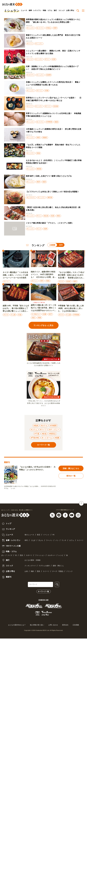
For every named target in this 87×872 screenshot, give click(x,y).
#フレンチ (30, 59)
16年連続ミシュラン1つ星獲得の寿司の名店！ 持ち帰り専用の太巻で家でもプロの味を (53, 130)
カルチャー (52, 555)
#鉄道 (44, 434)
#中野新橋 (76, 314)
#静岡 (75, 281)
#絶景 (44, 182)
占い (3, 555)
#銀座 (56, 122)
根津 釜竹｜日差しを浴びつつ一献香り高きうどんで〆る (49, 176)
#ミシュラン (30, 28)
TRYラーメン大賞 (13, 546)
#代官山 (48, 28)
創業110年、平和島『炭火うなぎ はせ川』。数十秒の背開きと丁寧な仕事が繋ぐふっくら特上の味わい (16, 308)
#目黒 (52, 216)
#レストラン (40, 28)
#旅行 (33, 317)
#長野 (55, 28)
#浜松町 (68, 281)
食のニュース (29, 535)
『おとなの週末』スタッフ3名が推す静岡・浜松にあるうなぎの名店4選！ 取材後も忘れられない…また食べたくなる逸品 (71, 275)
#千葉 (36, 434)
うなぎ (33, 540)
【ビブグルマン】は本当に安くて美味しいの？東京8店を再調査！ (52, 192)
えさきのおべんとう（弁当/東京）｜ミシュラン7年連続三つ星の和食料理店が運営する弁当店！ (54, 161)
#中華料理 (49, 122)
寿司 (26, 540)
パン (57, 540)
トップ (8, 523)
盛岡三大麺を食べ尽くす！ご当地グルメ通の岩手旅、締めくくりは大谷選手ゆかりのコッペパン (43, 308)
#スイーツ (30, 43)
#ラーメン (39, 90)
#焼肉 (47, 281)
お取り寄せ (70, 10)
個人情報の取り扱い (37, 625)
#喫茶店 (52, 434)
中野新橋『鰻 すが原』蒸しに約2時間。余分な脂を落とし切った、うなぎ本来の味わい (71, 308)
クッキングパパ (30, 566)
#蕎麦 (39, 317)
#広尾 (53, 59)
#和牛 (42, 281)
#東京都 (49, 197)
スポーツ (29, 555)
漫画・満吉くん (58, 566)
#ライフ (43, 429)
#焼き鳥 (46, 216)
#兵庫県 (48, 75)
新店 (38, 535)
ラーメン (49, 540)
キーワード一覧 (43, 591)
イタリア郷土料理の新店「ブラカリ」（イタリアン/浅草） (50, 223)
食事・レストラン (35, 10)
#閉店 (58, 216)
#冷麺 (44, 314)
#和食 (38, 153)
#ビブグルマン (31, 197)
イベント (46, 535)
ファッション (40, 555)
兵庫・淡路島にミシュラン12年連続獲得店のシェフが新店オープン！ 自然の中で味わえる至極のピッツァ (52, 67)
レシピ (60, 555)
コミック (61, 10)
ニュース (24, 10)
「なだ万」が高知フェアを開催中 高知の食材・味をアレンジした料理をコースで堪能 (53, 146)
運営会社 (65, 625)
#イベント (35, 281)
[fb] (65, 515)
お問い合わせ (53, 625)
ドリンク (69, 571)
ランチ (64, 540)
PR (53, 535)
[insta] (78, 515)
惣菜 (38, 571)
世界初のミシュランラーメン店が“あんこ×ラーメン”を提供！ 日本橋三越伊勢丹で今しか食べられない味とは (53, 99)
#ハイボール (47, 438)
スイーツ (80, 540)
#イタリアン (30, 75)
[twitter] (52, 515)
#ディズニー (54, 429)
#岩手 (50, 314)
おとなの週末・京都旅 (32, 560)
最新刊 (8, 577)
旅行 (55, 10)
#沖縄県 (53, 425)
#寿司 (38, 137)
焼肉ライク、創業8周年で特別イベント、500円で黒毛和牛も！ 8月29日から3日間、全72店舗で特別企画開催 (43, 275)
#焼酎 (57, 438)
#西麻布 (44, 137)
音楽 (21, 555)
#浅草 (45, 229)
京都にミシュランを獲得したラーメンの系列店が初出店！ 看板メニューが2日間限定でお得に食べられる (53, 83)
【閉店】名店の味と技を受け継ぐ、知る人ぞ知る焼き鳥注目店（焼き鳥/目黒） (53, 208)
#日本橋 (55, 106)
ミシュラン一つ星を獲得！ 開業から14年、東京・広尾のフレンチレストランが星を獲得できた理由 (53, 52)
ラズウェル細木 (44, 566)
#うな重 (13, 314)
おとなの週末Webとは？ (17, 625)
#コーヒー (7, 281)
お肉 (26, 571)
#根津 (38, 182)
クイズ (9, 555)
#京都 (46, 90)
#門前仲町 (35, 438)
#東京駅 (39, 169)
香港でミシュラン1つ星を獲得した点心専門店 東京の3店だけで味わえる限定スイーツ (53, 36)
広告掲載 (76, 625)
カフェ (71, 540)
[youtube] (72, 515)
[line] (59, 515)
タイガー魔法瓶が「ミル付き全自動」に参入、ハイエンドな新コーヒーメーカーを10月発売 (15, 275)
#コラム (34, 429)
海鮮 (32, 571)
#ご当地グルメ (36, 314)
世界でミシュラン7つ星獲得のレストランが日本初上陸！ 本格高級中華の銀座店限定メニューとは (53, 114)
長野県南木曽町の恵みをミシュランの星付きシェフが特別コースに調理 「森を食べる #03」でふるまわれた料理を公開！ (53, 20)
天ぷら (40, 540)
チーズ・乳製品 (57, 571)
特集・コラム (47, 10)
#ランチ (39, 229)
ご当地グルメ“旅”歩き (39, 302)
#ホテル (44, 425)
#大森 (19, 314)
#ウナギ (61, 281)
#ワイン (47, 59)
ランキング (10, 529)
